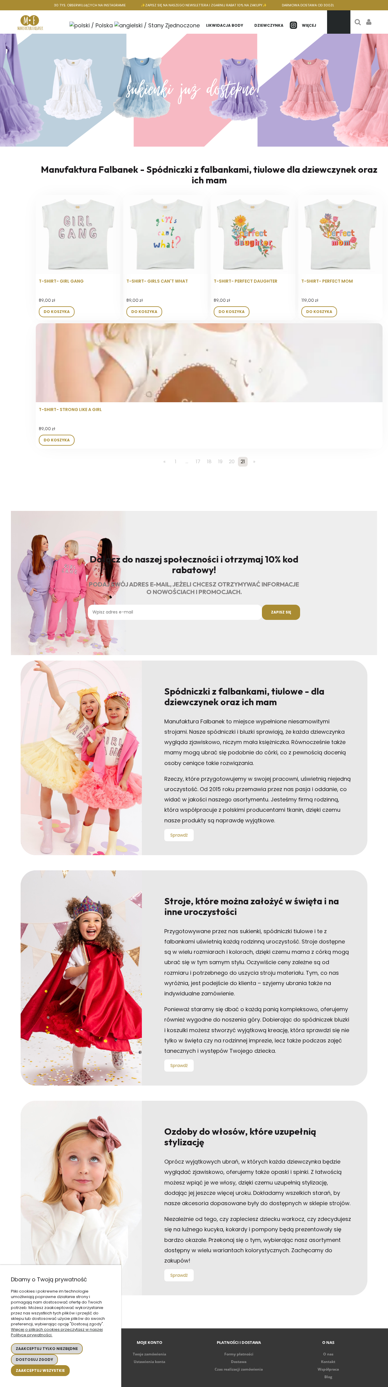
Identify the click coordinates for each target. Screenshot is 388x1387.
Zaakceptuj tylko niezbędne (47, 1348)
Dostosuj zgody (34, 1359)
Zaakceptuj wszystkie (40, 1370)
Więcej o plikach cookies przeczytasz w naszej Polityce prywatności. (57, 1332)
